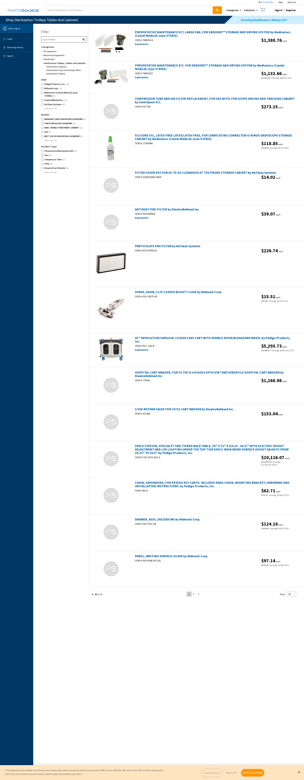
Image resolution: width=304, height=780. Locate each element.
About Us (292, 2)
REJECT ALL (231, 772)
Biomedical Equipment (53, 55)
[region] (152, 772)
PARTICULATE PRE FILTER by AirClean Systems (167, 246)
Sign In (278, 10)
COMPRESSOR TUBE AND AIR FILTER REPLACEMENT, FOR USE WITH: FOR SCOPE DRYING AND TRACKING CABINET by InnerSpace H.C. (215, 100)
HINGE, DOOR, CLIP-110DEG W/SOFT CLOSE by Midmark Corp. (178, 292)
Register (291, 10)
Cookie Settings (211, 772)
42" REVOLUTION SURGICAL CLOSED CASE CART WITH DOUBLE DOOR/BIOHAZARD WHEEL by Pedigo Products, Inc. (212, 339)
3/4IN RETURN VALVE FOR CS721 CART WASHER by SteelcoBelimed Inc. (184, 409)
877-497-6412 (267, 2)
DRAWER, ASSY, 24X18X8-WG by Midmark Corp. (167, 519)
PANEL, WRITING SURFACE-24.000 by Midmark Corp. (171, 556)
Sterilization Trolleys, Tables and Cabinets (65, 63)
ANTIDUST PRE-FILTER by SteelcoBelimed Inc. (167, 209)
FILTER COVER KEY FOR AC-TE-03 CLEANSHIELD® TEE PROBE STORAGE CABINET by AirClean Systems (205, 172)
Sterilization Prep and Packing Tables (63, 70)
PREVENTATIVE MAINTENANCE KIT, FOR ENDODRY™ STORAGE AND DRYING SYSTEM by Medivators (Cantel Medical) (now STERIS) (209, 67)
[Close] (298, 772)
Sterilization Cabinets (56, 66)
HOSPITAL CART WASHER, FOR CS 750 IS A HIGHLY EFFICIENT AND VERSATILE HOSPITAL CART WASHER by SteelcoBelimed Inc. (209, 374)
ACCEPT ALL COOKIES (253, 772)
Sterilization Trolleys (56, 73)
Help (281, 2)
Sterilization (49, 59)
